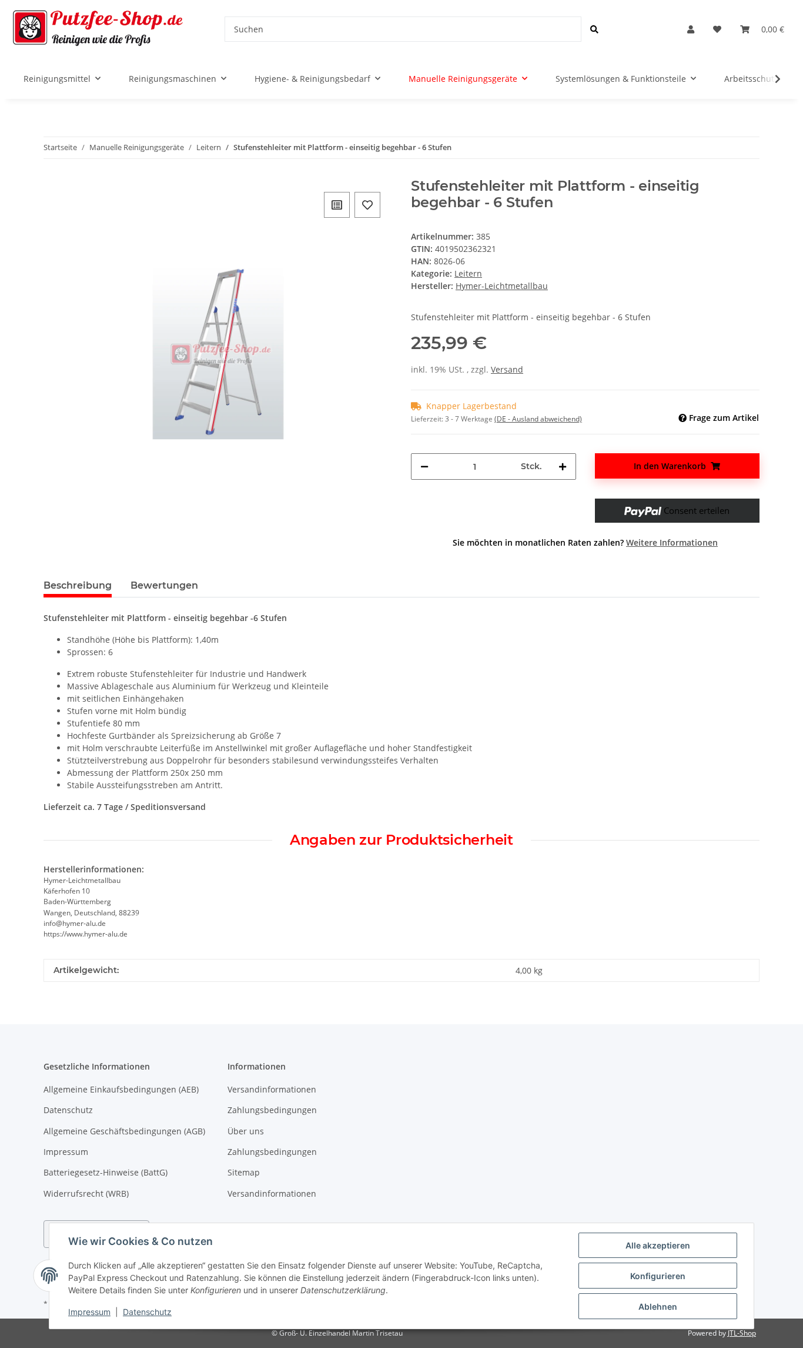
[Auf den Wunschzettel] (367, 205)
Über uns (245, 1131)
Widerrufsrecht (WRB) (86, 1193)
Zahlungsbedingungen (272, 1109)
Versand (507, 369)
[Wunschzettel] (717, 29)
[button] (691, 29)
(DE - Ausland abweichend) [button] (538, 419)
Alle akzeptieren (657, 1245)
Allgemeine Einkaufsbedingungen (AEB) (121, 1089)
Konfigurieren (657, 1276)
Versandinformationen (271, 1089)
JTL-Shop (742, 1333)
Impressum (66, 1151)
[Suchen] (594, 29)
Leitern (468, 273)
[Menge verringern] (424, 466)
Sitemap (243, 1172)
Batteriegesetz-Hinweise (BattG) (106, 1172)
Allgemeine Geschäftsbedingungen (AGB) (124, 1131)
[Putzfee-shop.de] (98, 29)
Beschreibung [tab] (78, 585)
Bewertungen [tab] (164, 585)
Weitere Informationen (672, 542)
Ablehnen (657, 1306)
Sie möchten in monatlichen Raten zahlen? (585, 542)
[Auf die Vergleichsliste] (337, 205)
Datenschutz (68, 1109)
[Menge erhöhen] (563, 466)
